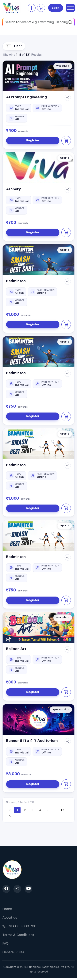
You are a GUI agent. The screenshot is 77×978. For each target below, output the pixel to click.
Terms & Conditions (18, 935)
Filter (18, 46)
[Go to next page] (10, 816)
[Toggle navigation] (70, 8)
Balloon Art (16, 649)
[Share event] (68, 98)
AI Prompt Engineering (26, 97)
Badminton (16, 281)
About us (9, 917)
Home (7, 909)
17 (62, 810)
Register (32, 140)
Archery (13, 189)
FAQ (5, 943)
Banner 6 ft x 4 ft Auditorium (32, 740)
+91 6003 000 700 (21, 926)
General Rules (13, 952)
